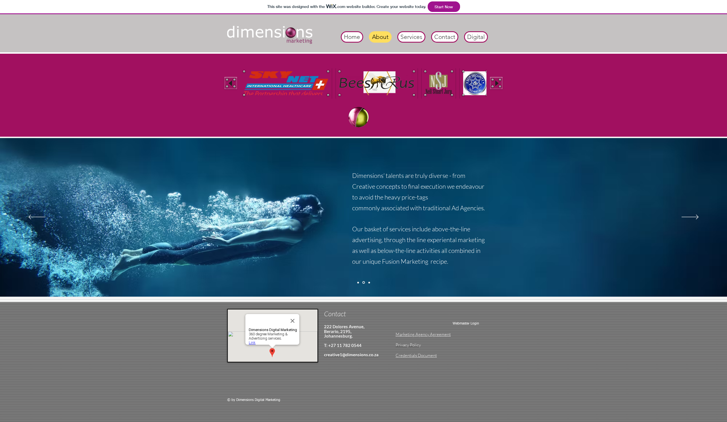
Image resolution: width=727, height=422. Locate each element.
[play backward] (230, 83)
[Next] (690, 217)
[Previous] (36, 217)
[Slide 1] (358, 282)
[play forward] (496, 83)
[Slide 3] (369, 282)
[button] (286, 83)
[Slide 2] (363, 282)
